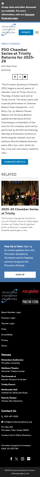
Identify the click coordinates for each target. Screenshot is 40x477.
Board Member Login (11, 312)
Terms (4, 346)
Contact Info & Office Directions (16, 435)
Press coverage (10, 43)
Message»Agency (19, 474)
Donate (26, 32)
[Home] (9, 26)
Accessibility (6, 334)
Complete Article (14, 162)
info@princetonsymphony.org (18, 422)
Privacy (4, 340)
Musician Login (8, 318)
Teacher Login (8, 323)
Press (3, 329)
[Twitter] (20, 76)
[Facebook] (15, 76)
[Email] (24, 76)
